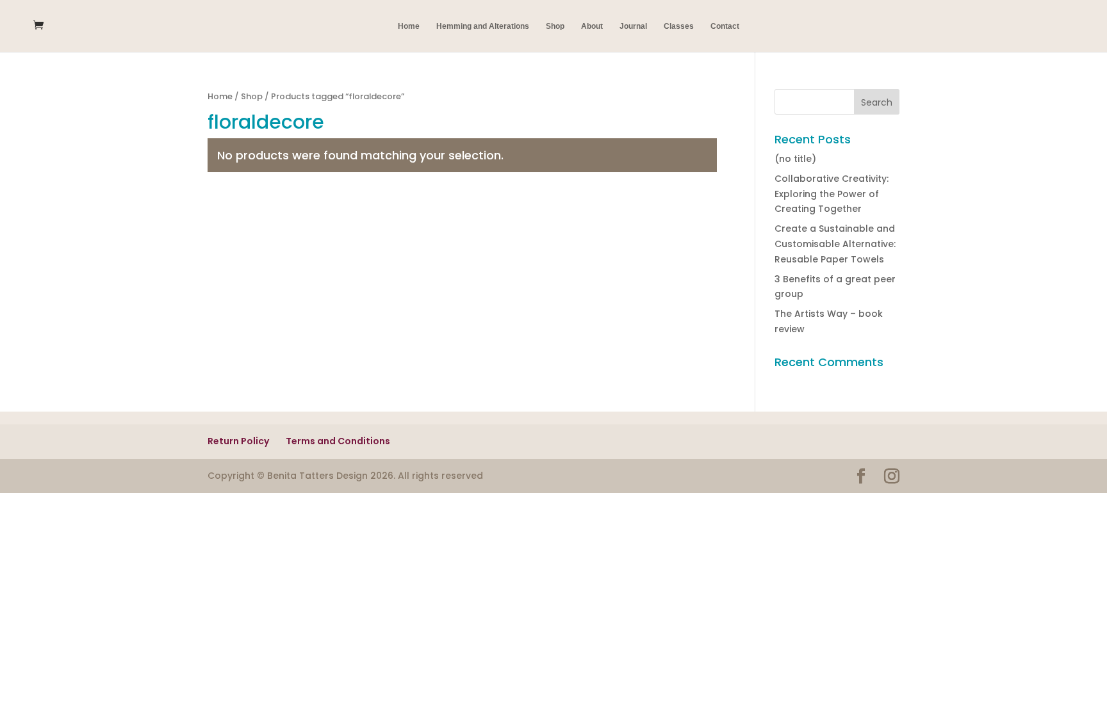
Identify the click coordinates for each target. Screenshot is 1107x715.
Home (409, 26)
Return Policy (238, 441)
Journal (633, 26)
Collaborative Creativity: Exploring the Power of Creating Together (832, 194)
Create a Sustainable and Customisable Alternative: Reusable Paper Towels (835, 244)
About (592, 26)
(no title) (795, 158)
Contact (724, 26)
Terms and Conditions (338, 441)
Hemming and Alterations (482, 26)
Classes (679, 26)
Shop (555, 26)
